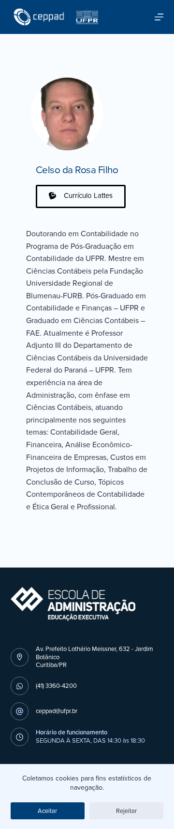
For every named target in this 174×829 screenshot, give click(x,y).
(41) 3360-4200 (56, 685)
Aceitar (47, 810)
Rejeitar (126, 810)
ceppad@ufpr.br (56, 710)
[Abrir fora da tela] (159, 17)
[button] (81, 196)
